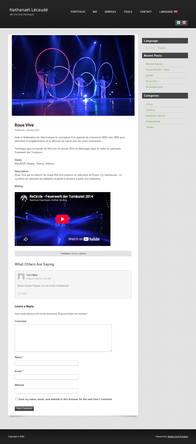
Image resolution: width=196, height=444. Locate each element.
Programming (153, 121)
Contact (146, 11)
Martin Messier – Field (157, 69)
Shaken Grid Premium (177, 436)
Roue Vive (151, 81)
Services (110, 11)
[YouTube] (184, 22)
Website (19, 385)
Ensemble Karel (154, 87)
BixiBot (149, 75)
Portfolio (78, 11)
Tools (128, 11)
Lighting (82, 253)
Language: (166, 11)
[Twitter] (178, 22)
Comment (20, 321)
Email (19, 371)
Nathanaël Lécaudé (29, 10)
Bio (95, 11)
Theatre (150, 127)
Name (19, 357)
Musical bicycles (154, 64)
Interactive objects (155, 115)
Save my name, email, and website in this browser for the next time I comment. (66, 399)
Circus (74, 253)
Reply (24, 293)
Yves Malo (32, 275)
